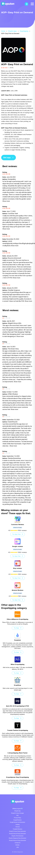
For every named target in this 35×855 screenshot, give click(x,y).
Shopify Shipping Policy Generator (17, 838)
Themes (17, 826)
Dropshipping (24, 31)
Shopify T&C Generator (17, 836)
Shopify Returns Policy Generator (17, 840)
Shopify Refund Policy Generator (17, 833)
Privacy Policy (17, 817)
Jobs (17, 847)
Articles (17, 845)
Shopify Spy (17, 811)
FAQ (17, 815)
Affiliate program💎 (17, 808)
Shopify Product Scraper (17, 813)
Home (3, 31)
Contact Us (17, 842)
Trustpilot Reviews (17, 829)
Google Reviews (17, 820)
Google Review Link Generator (17, 822)
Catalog (18, 824)
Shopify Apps (12, 31)
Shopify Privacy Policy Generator (17, 831)
